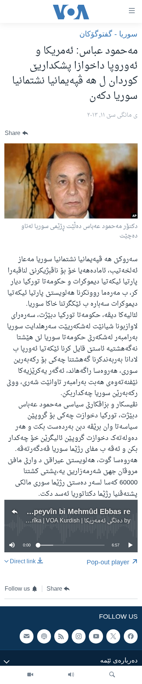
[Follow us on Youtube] (96, 637)
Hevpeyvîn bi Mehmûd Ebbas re (75, 511)
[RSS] (61, 637)
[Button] (16, 133)
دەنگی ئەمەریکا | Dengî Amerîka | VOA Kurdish (63, 520)
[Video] (30, 675)
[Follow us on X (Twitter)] (113, 637)
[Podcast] (44, 637)
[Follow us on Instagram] (79, 637)
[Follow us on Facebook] (131, 637)
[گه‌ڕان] (112, 675)
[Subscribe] (26, 637)
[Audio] (71, 675)
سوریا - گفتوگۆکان (108, 34)
